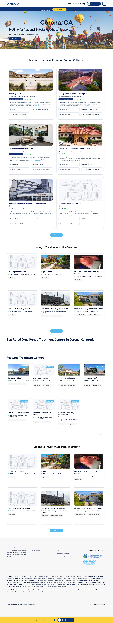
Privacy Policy (103, 604)
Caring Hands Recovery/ (67, 378)
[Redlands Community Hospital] (80, 190)
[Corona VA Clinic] (18, 370)
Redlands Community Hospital (70, 204)
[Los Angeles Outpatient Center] (31, 135)
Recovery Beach (15, 94)
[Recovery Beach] (31, 80)
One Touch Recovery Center (19, 309)
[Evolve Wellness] (94, 370)
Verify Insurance (36, 550)
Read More (38, 105)
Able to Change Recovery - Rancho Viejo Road (76, 149)
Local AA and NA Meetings (63, 553)
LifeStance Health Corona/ (18, 413)
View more (103, 435)
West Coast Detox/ (40, 378)
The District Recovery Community (54, 309)
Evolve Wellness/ (90, 378)
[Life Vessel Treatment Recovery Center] (88, 262)
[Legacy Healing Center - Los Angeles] (80, 80)
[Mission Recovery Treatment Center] (88, 299)
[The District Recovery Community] (55, 299)
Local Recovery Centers (63, 556)
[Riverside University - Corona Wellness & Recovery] (69, 404)
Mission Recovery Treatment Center (88, 309)
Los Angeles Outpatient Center (21, 149)
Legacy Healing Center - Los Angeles (72, 94)
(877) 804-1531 (95, 3)
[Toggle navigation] (104, 4)
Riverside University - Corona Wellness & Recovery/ (66, 415)
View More (56, 235)
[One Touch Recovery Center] (22, 299)
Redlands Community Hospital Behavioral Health (27, 204)
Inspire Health (46, 272)
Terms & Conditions (94, 604)
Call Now (16, 38)
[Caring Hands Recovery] (69, 370)
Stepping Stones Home (17, 272)
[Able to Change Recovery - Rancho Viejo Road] (80, 135)
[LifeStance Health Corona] (18, 404)
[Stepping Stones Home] (22, 262)
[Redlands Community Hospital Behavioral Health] (31, 190)
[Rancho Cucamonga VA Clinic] (44, 404)
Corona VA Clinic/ (15, 378)
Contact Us (35, 553)
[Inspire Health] (55, 262)
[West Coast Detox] (44, 370)
